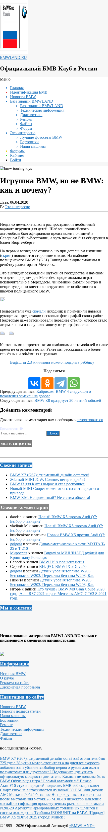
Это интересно (17, 207)
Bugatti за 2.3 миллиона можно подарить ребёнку (52, 362)
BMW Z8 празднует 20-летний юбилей (67, 400)
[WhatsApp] (74, 383)
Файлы (6, 738)
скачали (39, 311)
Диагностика (11, 734)
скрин (6, 255)
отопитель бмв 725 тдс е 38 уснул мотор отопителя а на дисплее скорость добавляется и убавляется (52, 763)
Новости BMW (13, 707)
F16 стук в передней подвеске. (36, 785)
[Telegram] (61, 383)
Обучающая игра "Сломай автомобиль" (45, 781)
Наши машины (13, 716)
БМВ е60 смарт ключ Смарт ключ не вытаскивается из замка (49, 787)
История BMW (13, 673)
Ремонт (6, 725)
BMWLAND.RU (13, 57)
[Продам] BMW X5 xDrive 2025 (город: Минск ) (52, 814)
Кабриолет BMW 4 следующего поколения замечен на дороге (45, 393)
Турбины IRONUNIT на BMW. (61, 812)
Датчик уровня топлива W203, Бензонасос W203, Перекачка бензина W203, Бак (52, 573)
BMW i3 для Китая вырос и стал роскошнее (47, 484)
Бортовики (9, 720)
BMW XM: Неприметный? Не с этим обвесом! (50, 497)
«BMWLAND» (82, 825)
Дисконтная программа (20, 687)
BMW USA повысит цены (61, 562)
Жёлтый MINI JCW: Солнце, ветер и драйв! (47, 479)
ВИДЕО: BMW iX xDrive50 (62, 566)
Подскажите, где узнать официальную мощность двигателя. (46, 774)
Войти (15, 160)
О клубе (7, 678)
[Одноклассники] (47, 383)
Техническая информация (22, 729)
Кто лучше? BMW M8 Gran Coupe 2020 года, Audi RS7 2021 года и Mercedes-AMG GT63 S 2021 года (58, 593)
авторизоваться (90, 420)
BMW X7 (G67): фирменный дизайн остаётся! (49, 475)
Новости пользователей (20, 711)
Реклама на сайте (14, 682)
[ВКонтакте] (34, 383)
